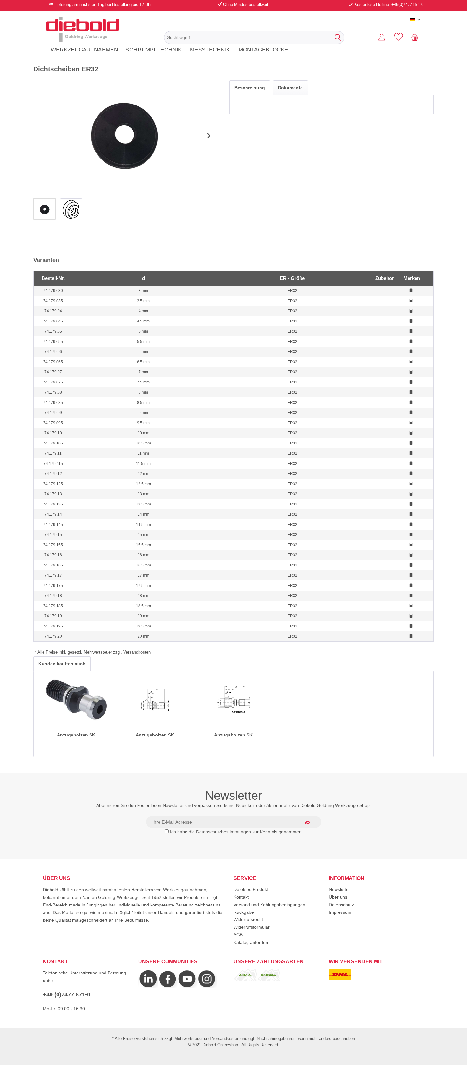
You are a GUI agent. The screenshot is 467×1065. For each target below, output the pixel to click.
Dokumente (290, 87)
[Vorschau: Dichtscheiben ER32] (44, 209)
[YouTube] (187, 986)
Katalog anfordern (252, 942)
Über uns (338, 896)
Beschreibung (249, 87)
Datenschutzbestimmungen (223, 831)
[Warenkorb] (416, 37)
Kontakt (241, 896)
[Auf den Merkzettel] (412, 290)
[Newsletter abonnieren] (311, 822)
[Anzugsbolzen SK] (76, 699)
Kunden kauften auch (61, 663)
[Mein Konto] (381, 37)
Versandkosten (225, 1038)
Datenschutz (341, 904)
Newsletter (339, 889)
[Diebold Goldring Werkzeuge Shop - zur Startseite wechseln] (82, 29)
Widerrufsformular (252, 927)
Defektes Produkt (251, 889)
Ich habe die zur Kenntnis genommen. (236, 831)
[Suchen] (337, 37)
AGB (238, 934)
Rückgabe (244, 912)
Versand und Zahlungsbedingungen (269, 904)
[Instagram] (167, 986)
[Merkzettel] (398, 37)
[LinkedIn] (148, 986)
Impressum (340, 912)
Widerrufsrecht (248, 919)
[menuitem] (254, 37)
